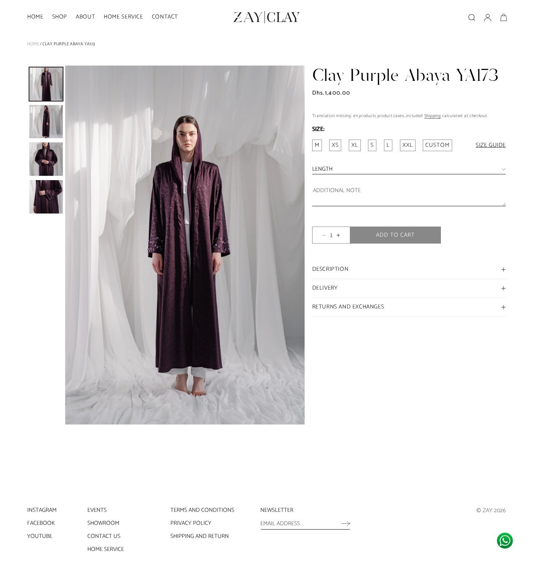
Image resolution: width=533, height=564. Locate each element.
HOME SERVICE (105, 549)
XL (354, 145)
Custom (437, 145)
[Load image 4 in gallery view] (46, 197)
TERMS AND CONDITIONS (202, 510)
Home (33, 44)
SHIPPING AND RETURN (199, 536)
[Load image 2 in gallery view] (46, 122)
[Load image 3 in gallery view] (46, 159)
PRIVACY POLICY (190, 523)
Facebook (41, 523)
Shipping (432, 115)
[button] (60, 17)
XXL (407, 145)
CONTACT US (103, 536)
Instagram (42, 510)
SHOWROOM (103, 523)
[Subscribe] (342, 523)
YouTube (39, 536)
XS (335, 145)
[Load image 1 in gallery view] (46, 84)
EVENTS (97, 510)
